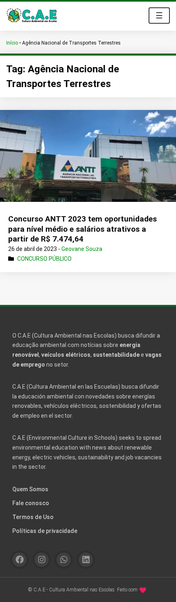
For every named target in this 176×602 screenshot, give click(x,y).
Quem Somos (30, 489)
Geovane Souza (81, 249)
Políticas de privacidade (44, 531)
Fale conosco (30, 503)
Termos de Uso (33, 517)
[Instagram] (41, 560)
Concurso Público (44, 258)
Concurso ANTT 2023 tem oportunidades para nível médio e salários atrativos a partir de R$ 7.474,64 (82, 229)
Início (12, 43)
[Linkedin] (86, 560)
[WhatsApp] (63, 560)
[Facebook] (19, 560)
